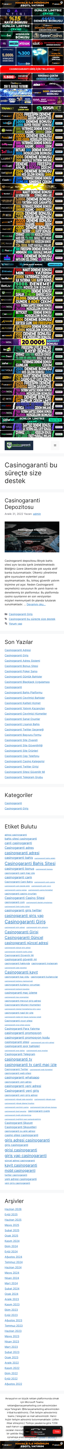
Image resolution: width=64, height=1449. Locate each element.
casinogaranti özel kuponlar (15, 1111)
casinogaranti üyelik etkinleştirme (18, 1115)
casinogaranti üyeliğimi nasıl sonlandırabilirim (23, 1119)
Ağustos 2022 (13, 1383)
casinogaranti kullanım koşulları (17, 989)
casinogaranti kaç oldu (17, 976)
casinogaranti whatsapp (22, 1077)
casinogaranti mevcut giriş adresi (23, 1000)
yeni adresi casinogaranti (21, 1179)
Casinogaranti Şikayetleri (21, 1127)
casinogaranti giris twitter (23, 910)
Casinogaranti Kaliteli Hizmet (23, 703)
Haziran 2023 (13, 1331)
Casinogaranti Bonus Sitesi (21, 666)
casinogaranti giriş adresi (15, 927)
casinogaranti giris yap (24, 915)
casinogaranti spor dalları (15, 1051)
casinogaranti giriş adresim (37, 927)
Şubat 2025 (12, 1230)
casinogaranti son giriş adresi (42, 1042)
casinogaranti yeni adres (18, 1082)
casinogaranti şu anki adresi (20, 1131)
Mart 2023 (11, 1346)
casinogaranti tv (18, 1059)
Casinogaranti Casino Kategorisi (24, 761)
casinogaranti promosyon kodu (27, 1037)
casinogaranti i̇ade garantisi (16, 968)
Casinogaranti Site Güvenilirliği (24, 745)
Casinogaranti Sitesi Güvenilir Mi (25, 771)
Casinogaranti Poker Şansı (21, 671)
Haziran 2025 (13, 1219)
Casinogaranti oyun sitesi (18, 1020)
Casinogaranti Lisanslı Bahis (22, 724)
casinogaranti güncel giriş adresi (18, 948)
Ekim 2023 (11, 1309)
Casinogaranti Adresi (18, 650)
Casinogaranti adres (19, 848)
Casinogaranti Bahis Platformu (23, 692)
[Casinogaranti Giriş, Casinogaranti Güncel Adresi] (19, 445)
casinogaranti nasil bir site (19, 1012)
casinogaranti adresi (22, 853)
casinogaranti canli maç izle (20, 873)
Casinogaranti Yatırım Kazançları (25, 708)
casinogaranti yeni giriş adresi (21, 1095)
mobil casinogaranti (20, 1170)
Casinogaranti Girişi (21, 932)
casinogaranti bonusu (44, 869)
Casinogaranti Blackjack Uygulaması (27, 681)
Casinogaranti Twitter (16, 1069)
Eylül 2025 (11, 1214)
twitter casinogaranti (16, 1175)
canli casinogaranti (18, 843)
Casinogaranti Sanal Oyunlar (22, 719)
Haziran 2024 (13, 1267)
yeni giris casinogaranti (17, 1183)
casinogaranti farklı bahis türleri (17, 907)
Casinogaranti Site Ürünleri (21, 750)
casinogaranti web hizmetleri (41, 1070)
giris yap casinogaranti (26, 1155)
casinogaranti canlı (18, 877)
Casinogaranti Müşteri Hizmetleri (23, 1004)
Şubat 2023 (12, 1352)
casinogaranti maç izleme (21, 992)
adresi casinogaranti (16, 834)
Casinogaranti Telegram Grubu (24, 777)
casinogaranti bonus (19, 868)
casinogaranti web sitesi (18, 1073)
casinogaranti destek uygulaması (39, 902)
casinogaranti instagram (44, 963)
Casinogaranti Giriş (21, 614)
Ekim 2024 (11, 1246)
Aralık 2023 (12, 1299)
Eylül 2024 (11, 1251)
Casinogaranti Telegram (20, 1054)
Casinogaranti (13, 687)
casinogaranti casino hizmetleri (40, 890)
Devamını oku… (36, 604)
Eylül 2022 (11, 1378)
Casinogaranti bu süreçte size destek (32, 619)
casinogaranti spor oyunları (37, 1051)
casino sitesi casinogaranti (21, 1135)
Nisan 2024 (12, 1278)
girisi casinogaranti (21, 1150)
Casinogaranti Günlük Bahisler (23, 676)
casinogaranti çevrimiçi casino (17, 1107)
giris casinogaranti (16, 1145)
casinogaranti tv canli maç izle (31, 1064)
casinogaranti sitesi (17, 1042)
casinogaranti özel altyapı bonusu (43, 1107)
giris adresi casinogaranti (27, 1140)
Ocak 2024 (11, 1293)
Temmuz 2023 (14, 1325)
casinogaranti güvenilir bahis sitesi (18, 952)
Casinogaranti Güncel (24, 937)
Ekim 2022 (11, 1373)
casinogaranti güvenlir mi (21, 959)
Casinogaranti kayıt (21, 972)
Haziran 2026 (13, 1209)
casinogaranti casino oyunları (21, 893)
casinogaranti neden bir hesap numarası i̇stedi (23, 1017)
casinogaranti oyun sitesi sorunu (17, 1025)
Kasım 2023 (12, 1304)
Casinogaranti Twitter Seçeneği (24, 729)
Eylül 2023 (11, 1315)
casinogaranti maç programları (17, 997)
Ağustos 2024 (13, 1256)
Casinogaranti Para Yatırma (22, 1028)
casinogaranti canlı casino (44, 882)
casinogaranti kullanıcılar (44, 976)
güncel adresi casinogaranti (20, 1160)
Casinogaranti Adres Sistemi (22, 660)
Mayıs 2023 (12, 1336)
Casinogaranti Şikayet (19, 1122)
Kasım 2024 (12, 1241)
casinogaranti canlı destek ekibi (17, 886)
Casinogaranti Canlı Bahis (19, 881)
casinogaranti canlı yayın (41, 886)
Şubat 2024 (12, 1288)
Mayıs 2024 (12, 1272)
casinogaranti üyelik (39, 1111)
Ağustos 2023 (13, 1320)
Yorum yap (15, 623)
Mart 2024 (11, 1283)
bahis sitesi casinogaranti (21, 838)
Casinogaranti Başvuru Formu (23, 734)
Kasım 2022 (12, 1368)
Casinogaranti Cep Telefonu (22, 756)
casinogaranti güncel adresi (26, 943)
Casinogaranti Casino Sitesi (25, 898)
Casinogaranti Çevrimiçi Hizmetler (26, 713)
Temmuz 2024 (14, 1262)
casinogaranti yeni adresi (23, 1086)
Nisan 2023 (12, 1341)
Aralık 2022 (12, 1362)
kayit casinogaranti (21, 1165)
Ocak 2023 (11, 1357)
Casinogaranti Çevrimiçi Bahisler (25, 697)
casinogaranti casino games (16, 890)
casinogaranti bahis (19, 858)
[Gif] (32, 187)
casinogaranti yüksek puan (44, 1099)
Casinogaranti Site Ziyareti (21, 740)
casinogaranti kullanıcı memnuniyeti (19, 981)
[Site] (32, 116)
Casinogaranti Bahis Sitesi (30, 863)
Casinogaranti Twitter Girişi (22, 766)
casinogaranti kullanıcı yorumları (22, 984)
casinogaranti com (15, 902)
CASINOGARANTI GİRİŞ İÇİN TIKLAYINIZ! (32, 69)
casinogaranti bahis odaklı (44, 858)
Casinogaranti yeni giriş (22, 1091)
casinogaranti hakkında (17, 963)
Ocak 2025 (11, 1235)
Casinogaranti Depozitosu (22, 503)
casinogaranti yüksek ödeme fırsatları (19, 1103)
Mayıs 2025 (12, 1225)
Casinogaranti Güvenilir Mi (19, 955)
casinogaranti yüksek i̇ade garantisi (19, 1099)
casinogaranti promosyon (23, 1033)
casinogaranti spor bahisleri (22, 1046)
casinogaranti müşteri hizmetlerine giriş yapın (23, 1009)
